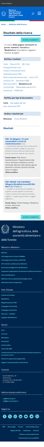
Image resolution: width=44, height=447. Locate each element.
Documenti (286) (22, 80)
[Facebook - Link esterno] (4, 417)
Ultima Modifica (20, 118)
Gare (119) (33, 77)
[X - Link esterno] (10, 417)
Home (3, 24)
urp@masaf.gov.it (9, 398)
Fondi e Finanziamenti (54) (14, 70)
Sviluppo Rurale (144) (12, 67)
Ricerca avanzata (30, 40)
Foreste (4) (7, 90)
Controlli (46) (8, 87)
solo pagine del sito (18, 102)
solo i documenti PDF (11, 106)
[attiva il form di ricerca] (33, 14)
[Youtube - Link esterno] (26, 417)
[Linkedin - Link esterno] (20, 417)
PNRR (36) (18, 90)
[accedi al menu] (39, 13)
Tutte (5, 64)
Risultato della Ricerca (18, 24)
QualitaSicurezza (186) (12, 74)
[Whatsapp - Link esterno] (37, 417)
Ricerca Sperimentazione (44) (15, 77)
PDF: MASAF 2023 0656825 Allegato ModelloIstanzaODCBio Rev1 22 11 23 (20, 184)
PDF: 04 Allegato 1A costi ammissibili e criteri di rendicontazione (17, 141)
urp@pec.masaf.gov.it (10, 401)
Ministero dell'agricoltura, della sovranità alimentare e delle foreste (16, 13)
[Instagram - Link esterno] (15, 417)
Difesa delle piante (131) (26, 87)
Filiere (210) (15, 64)
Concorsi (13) (8, 80)
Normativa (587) (10, 83)
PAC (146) (26, 64)
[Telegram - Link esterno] (31, 417)
